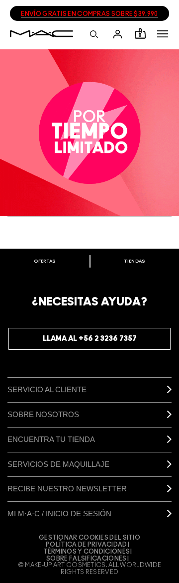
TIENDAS (134, 261)
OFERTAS (44, 261)
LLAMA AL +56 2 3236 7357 (90, 338)
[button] (162, 33)
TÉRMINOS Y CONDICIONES (86, 552)
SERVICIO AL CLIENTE (47, 389)
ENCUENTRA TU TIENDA (51, 439)
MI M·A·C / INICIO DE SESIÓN (59, 513)
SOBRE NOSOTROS (43, 414)
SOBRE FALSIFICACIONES (86, 559)
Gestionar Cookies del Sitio (89, 538)
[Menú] (162, 33)
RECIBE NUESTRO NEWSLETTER (67, 488)
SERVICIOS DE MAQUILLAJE (58, 464)
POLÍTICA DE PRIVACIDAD (86, 545)
